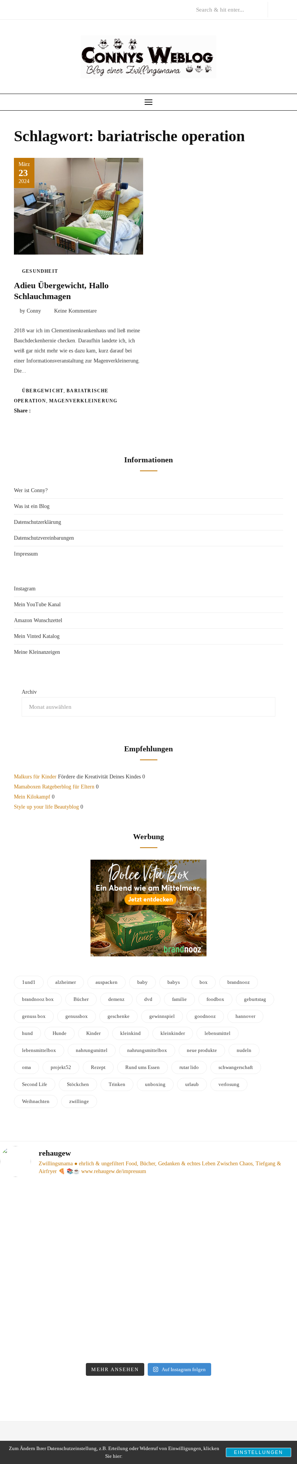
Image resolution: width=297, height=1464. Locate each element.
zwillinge (79, 1101)
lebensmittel (217, 1033)
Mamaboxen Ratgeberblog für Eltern (54, 787)
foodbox (215, 999)
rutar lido (189, 1067)
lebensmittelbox (39, 1050)
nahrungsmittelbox (147, 1050)
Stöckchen (78, 1084)
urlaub (192, 1084)
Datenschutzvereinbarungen (44, 538)
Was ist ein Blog (32, 506)
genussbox (76, 1016)
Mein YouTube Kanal (37, 604)
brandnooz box (38, 999)
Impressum (26, 554)
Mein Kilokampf (32, 797)
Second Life (34, 1084)
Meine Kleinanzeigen (37, 652)
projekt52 (61, 1067)
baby (142, 982)
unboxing (155, 1084)
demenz (116, 999)
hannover (245, 1016)
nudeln (244, 1050)
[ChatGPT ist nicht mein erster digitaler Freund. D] (225, 1226)
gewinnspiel (162, 1016)
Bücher (81, 999)
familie (179, 999)
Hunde (60, 1033)
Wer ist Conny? (31, 490)
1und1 (29, 982)
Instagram (25, 589)
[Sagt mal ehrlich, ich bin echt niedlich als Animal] (225, 1316)
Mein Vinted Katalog (37, 636)
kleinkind (130, 1033)
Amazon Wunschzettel (38, 620)
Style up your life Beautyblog (46, 807)
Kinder (93, 1033)
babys (173, 982)
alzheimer (65, 982)
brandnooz (238, 982)
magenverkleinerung (83, 401)
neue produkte (202, 1050)
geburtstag (255, 999)
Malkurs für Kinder (35, 777)
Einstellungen (258, 1452)
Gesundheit (40, 271)
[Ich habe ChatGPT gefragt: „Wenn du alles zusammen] (72, 1316)
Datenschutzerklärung (37, 522)
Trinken (117, 1084)
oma (26, 1067)
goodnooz (205, 1016)
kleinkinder (172, 1033)
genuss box (34, 1016)
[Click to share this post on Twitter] (56, 411)
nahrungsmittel (92, 1050)
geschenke (119, 1016)
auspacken (107, 982)
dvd (148, 999)
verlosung (228, 1084)
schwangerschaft (235, 1067)
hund (27, 1033)
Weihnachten (36, 1101)
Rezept (98, 1067)
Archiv (29, 692)
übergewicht (42, 390)
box (204, 982)
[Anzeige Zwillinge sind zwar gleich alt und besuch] (72, 1226)
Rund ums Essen (142, 1067)
